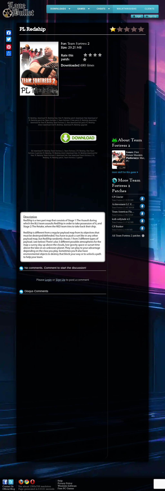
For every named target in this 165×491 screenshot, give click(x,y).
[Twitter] (8, 39)
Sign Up (60, 280)
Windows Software (67, 486)
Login (48, 280)
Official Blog (8, 489)
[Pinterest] (8, 47)
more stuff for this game (124, 172)
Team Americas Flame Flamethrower (131, 211)
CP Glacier (117, 196)
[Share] (8, 53)
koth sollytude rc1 (121, 219)
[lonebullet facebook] (5, 483)
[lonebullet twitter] (10, 483)
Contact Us (7, 486)
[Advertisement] (78, 107)
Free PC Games (66, 488)
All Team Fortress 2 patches (126, 235)
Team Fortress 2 (78, 43)
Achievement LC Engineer (125, 204)
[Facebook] (8, 33)
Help (60, 480)
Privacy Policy (65, 483)
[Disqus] (62, 335)
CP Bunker (117, 226)
